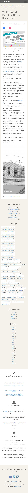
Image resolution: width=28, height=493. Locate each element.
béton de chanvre (15, 266)
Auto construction (5, 264)
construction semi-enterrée (7, 273)
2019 (13, 338)
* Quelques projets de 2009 (7, 234)
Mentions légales (13, 483)
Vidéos (12, 299)
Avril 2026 (13, 314)
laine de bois (19, 278)
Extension (12, 276)
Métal (3, 287)
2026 (17, 259)
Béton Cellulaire (5, 266)
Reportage (19, 292)
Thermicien (20, 297)
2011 (13, 353)
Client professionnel (13, 209)
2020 (13, 336)
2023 (13, 331)
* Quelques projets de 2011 (7, 238)
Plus (14, 428)
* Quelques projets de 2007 (7, 229)
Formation (19, 276)
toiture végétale (5, 299)
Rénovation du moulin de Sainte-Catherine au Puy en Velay (14, 386)
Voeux (14, 301)
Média (19, 285)
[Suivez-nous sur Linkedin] (14, 477)
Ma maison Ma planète (10, 196)
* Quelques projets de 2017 (7, 252)
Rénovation (4, 294)
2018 (13, 340)
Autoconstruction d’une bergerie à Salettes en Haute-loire (14, 391)
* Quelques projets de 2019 (7, 257)
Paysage (20, 290)
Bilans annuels (15, 264)
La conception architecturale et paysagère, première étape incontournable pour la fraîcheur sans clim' (14, 382)
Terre (3, 297)
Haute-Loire (4, 278)
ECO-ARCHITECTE (5, 1)
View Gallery (8, 191)
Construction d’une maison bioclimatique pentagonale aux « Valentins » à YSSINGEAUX (14, 395)
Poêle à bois (10, 292)
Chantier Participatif (12, 269)
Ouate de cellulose (20, 287)
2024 (13, 329)
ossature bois (10, 287)
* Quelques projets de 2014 (7, 245)
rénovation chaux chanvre (15, 294)
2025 (13, 327)
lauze (3, 280)
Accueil (5, 6)
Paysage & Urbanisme (13, 217)
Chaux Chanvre (5, 271)
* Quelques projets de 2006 (7, 227)
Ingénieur (11, 278)
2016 (13, 344)
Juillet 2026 (13, 312)
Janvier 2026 (13, 318)
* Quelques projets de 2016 (7, 250)
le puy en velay (10, 280)
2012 (13, 352)
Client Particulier (13, 207)
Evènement (17, 196)
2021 (13, 334)
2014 (13, 348)
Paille (3, 290)
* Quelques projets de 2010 (7, 236)
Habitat (13, 215)
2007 (13, 361)
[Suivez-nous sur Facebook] (10, 477)
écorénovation (4, 304)
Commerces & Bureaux (13, 213)
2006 (13, 363)
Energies (17, 273)
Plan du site (19, 483)
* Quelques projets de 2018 (7, 255)
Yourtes (20, 301)
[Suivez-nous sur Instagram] (10, 28)
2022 (13, 333)
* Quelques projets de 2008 (7, 231)
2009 (13, 357)
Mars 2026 (13, 316)
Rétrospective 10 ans (13, 219)
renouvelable (18, 486)
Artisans (17, 262)
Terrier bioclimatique (11, 297)
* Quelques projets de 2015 (7, 248)
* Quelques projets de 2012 (7, 241)
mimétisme (4, 285)
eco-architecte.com (13, 481)
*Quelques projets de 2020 (7, 259)
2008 (13, 359)
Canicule (3, 269)
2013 (13, 350)
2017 (13, 342)
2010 (13, 355)
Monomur (12, 285)
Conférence (14, 271)
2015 (13, 346)
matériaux (16, 283)
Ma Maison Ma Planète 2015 (9, 71)
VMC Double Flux (5, 301)
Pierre (3, 292)
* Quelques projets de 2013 (7, 243)
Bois (23, 264)
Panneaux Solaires (11, 290)
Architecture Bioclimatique (7, 262)
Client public (13, 211)
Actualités (11, 6)
